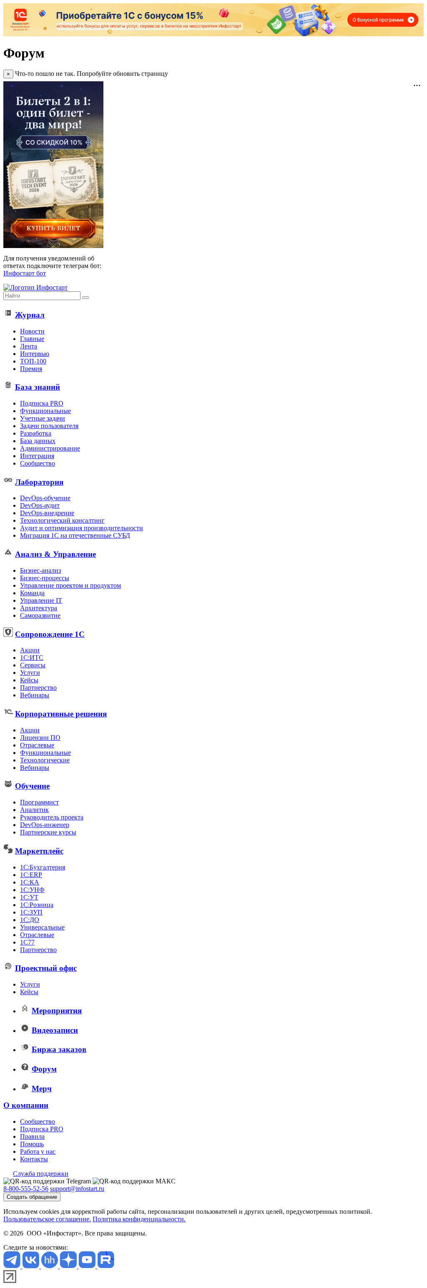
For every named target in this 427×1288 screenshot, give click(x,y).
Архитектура (38, 607)
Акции (30, 650)
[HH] (50, 1266)
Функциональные (45, 410)
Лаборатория (39, 482)
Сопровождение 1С (50, 634)
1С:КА (29, 882)
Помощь (32, 1144)
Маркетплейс (39, 851)
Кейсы (29, 680)
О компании (25, 1105)
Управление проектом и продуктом (70, 585)
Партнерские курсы (48, 832)
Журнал (30, 315)
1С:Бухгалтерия (42, 867)
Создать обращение (32, 1197)
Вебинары (34, 695)
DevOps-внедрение (47, 512)
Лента (28, 346)
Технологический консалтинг (62, 520)
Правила (32, 1136)
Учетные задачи (42, 418)
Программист (39, 802)
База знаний (37, 387)
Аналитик (34, 809)
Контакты (34, 1159)
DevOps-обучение (45, 497)
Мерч (42, 1088)
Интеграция (37, 455)
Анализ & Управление (55, 554)
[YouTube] (87, 1266)
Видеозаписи (55, 1030)
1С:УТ (29, 897)
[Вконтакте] (31, 1266)
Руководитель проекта (51, 817)
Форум (44, 1069)
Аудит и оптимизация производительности (81, 527)
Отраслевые (37, 745)
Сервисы (32, 665)
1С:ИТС (31, 657)
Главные (32, 338)
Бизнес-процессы (44, 577)
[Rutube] (105, 1266)
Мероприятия (57, 1010)
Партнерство (38, 687)
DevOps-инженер (44, 824)
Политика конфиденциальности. (139, 1219)
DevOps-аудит (40, 505)
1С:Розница (36, 904)
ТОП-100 (33, 361)
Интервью (34, 353)
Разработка (35, 433)
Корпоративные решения (61, 713)
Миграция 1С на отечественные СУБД (75, 535)
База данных (37, 440)
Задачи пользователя (49, 425)
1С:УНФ (32, 889)
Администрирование (50, 448)
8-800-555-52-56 (25, 1188)
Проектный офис (46, 968)
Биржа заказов (59, 1049)
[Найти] (85, 297)
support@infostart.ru (77, 1188)
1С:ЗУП (31, 912)
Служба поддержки (40, 1173)
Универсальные (42, 927)
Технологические (45, 760)
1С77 (27, 942)
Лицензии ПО (40, 737)
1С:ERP (31, 874)
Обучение (32, 786)
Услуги (30, 672)
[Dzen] (69, 1266)
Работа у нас (37, 1151)
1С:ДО (29, 919)
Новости (32, 331)
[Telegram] (12, 1266)
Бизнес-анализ (40, 570)
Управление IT (41, 600)
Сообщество (37, 463)
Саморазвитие (40, 615)
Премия (31, 368)
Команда (32, 592)
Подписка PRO (41, 403)
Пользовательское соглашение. (47, 1219)
